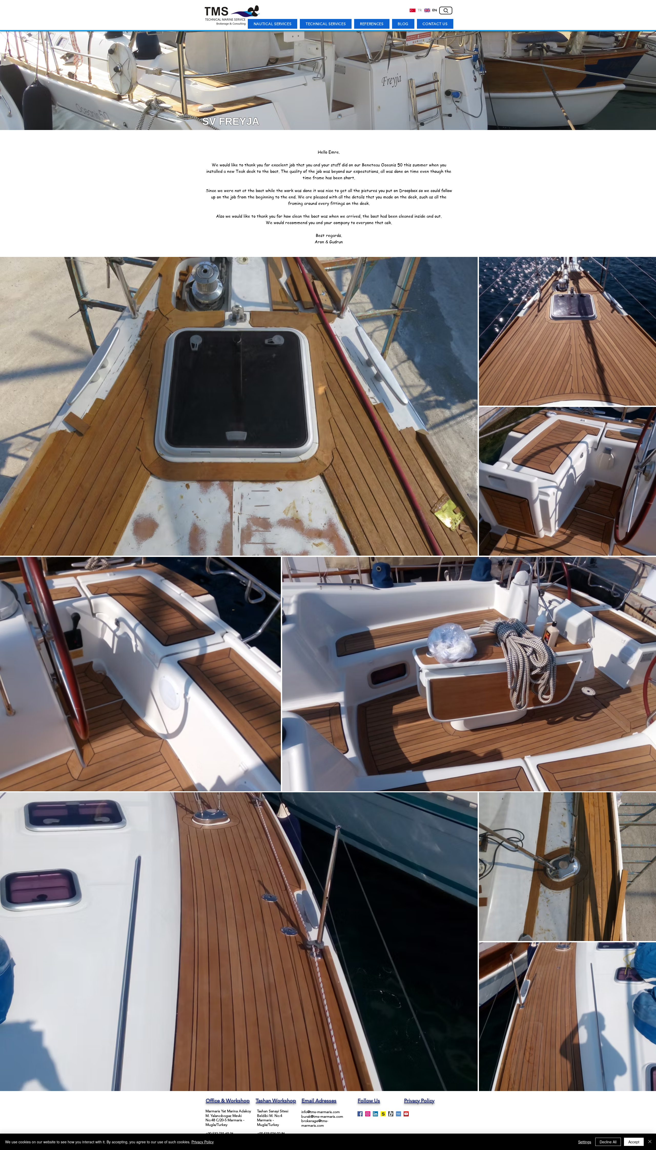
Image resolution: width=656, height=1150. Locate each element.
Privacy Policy (202, 1141)
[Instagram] (367, 1113)
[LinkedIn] (375, 1113)
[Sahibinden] (383, 1113)
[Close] (650, 1142)
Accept (633, 1141)
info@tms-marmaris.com (320, 1111)
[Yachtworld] (398, 1113)
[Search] (445, 10)
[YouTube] (406, 1113)
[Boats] (390, 1113)
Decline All (608, 1141)
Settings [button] (584, 1141)
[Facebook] (360, 1113)
